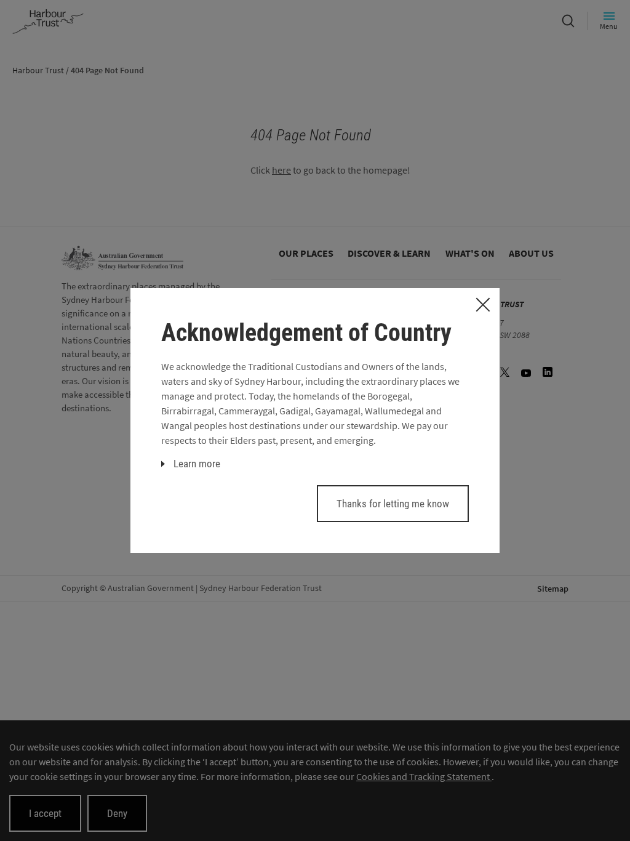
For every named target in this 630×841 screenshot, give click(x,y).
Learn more (196, 463)
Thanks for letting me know (393, 503)
